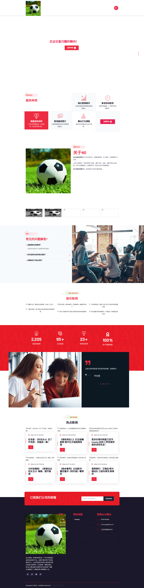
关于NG (65, 8)
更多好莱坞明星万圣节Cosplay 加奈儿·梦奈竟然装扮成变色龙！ (103, 442)
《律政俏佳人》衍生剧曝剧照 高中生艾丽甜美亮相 (72, 442)
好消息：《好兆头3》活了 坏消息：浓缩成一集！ (40, 441)
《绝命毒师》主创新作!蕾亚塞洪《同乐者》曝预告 (72, 471)
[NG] (33, 8)
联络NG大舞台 (100, 8)
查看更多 (106, 122)
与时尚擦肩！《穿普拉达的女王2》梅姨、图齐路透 (40, 471)
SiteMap (77, 519)
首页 (58, 8)
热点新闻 (82, 8)
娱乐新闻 (73, 8)
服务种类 (90, 8)
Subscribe (109, 499)
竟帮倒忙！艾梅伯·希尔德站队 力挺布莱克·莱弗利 (103, 471)
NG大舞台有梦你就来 (57, 585)
